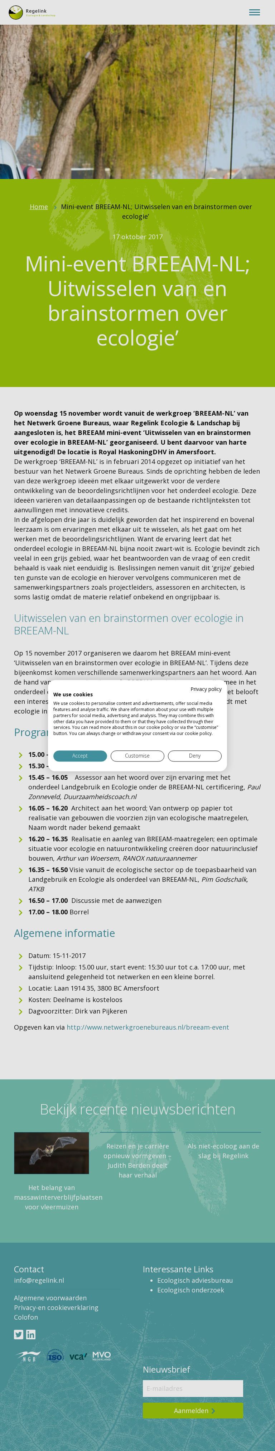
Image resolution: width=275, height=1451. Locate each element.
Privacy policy (206, 689)
